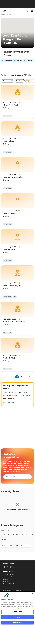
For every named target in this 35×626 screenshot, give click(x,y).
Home (3, 15)
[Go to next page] (33, 376)
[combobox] (7, 80)
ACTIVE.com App (8, 574)
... (8, 377)
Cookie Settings (17, 612)
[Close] (32, 593)
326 (17, 377)
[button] (20, 80)
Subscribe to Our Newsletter (12, 591)
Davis (5, 546)
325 (12, 377)
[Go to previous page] (1, 376)
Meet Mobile (7, 581)
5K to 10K (6, 579)
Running (24, 534)
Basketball (6, 534)
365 (29, 377)
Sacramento (27, 546)
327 (21, 377)
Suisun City (15, 546)
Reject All (17, 617)
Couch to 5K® (7, 577)
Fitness (15, 534)
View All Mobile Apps (9, 584)
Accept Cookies (17, 622)
